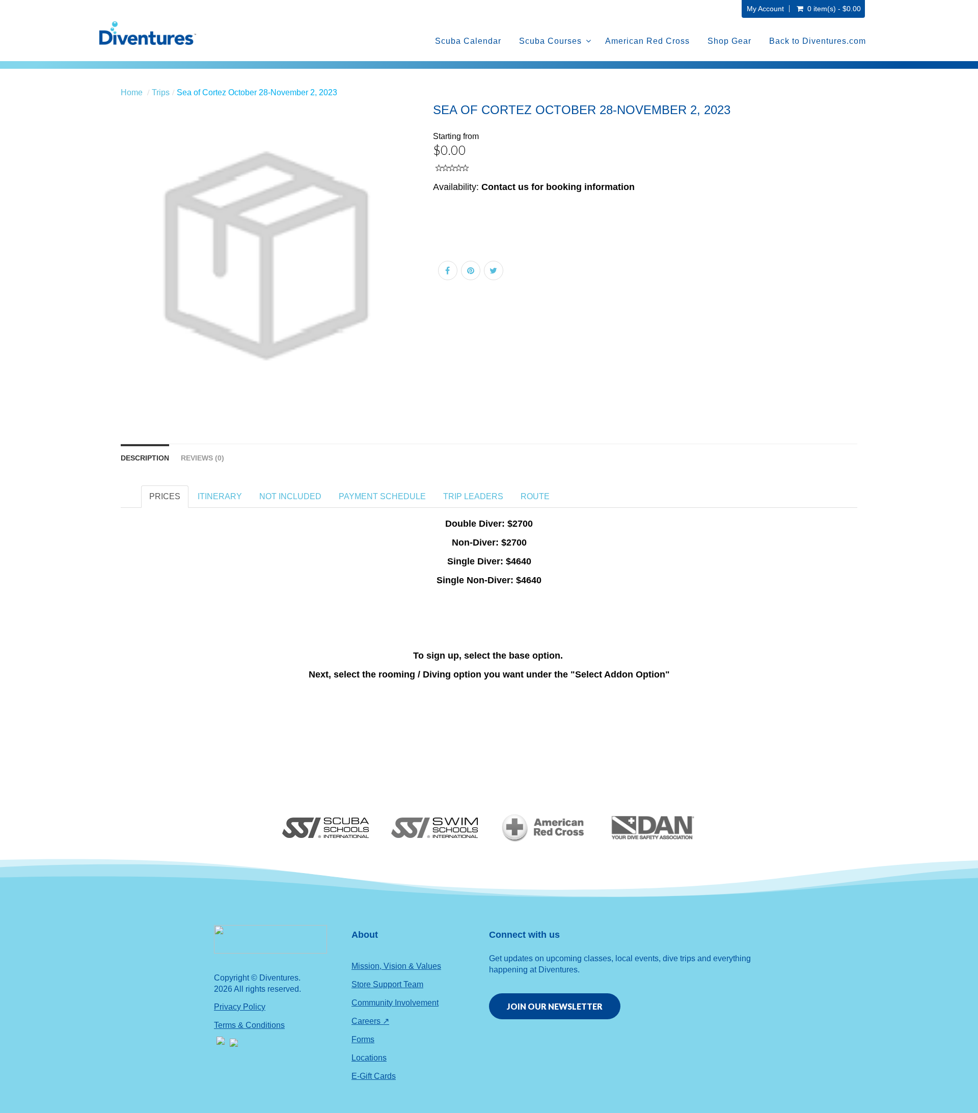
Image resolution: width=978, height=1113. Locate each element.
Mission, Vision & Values (396, 966)
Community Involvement (395, 1002)
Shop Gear (729, 41)
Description (145, 458)
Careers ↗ (370, 1021)
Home (132, 92)
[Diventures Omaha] (147, 33)
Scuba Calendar (468, 41)
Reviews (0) (202, 458)
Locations (369, 1057)
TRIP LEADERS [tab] (473, 496)
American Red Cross (647, 41)
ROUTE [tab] (535, 496)
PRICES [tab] (164, 496)
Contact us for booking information (558, 187)
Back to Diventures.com (817, 41)
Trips (161, 92)
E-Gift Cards (373, 1076)
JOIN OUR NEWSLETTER (555, 1006)
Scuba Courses (550, 41)
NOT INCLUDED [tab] (290, 496)
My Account (765, 8)
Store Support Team (387, 984)
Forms (362, 1039)
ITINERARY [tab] (220, 496)
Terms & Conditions (249, 1025)
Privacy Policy (239, 1006)
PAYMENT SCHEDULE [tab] (382, 496)
